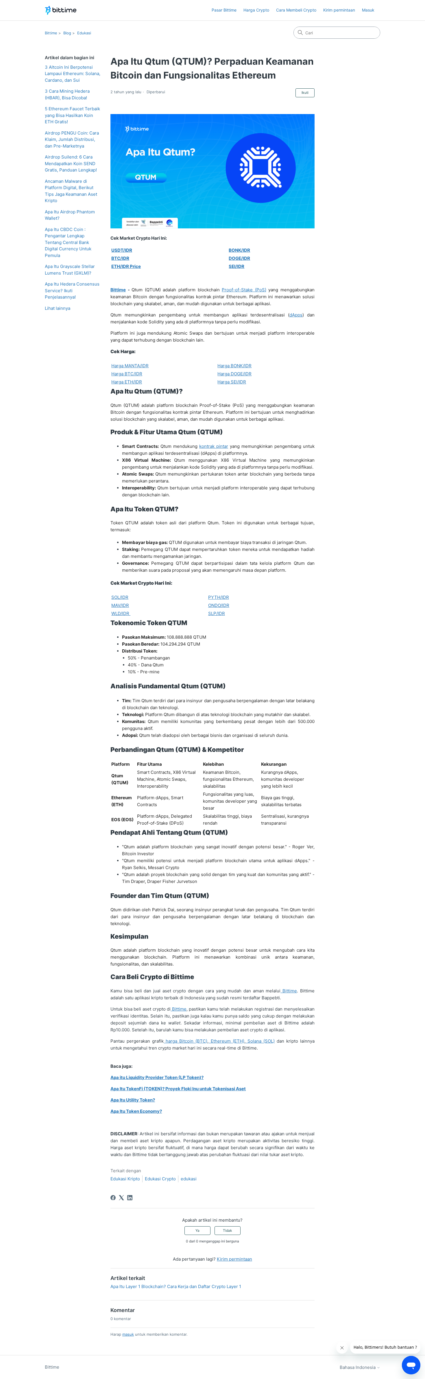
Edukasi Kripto (125, 1179)
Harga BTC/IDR (126, 374)
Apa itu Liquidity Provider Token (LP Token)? (157, 1077)
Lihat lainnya (57, 308)
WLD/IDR (120, 613)
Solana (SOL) (260, 1041)
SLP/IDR (216, 613)
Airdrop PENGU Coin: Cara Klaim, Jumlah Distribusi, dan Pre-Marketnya (72, 139)
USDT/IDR (121, 250)
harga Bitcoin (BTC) (185, 1041)
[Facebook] (113, 1197)
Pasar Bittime (224, 10)
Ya (197, 1230)
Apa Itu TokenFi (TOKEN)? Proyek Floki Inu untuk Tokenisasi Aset (178, 1088)
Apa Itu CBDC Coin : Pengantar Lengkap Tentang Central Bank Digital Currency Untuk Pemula (68, 242)
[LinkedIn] (129, 1197)
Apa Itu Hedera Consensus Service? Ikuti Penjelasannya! (72, 290)
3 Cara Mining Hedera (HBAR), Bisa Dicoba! (67, 94)
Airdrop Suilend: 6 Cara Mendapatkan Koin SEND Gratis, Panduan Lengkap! (71, 163)
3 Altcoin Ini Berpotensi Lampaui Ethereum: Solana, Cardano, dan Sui (72, 73)
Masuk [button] (368, 10)
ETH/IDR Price (126, 266)
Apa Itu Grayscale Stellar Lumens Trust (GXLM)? (70, 270)
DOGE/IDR (239, 258)
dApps (295, 315)
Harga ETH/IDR (126, 382)
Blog (67, 33)
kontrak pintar (213, 446)
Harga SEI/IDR (231, 382)
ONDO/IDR (218, 605)
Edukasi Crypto (160, 1179)
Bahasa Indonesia (358, 1367)
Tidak (227, 1230)
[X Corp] (121, 1197)
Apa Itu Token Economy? (136, 1111)
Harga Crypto (256, 10)
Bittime (51, 33)
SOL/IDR (119, 597)
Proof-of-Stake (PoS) (244, 289)
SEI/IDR (236, 266)
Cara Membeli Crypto (296, 10)
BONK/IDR (239, 250)
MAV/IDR (120, 605)
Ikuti (305, 92)
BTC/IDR (120, 258)
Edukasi (84, 33)
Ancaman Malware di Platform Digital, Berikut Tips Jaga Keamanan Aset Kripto (71, 191)
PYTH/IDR (218, 597)
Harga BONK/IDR (234, 365)
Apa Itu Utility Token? (132, 1100)
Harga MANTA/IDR (130, 365)
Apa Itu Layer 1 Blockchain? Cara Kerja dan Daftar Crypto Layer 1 (175, 1286)
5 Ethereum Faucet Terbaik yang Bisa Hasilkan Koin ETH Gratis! (72, 115)
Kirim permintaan (339, 10)
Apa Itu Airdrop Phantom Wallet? (70, 215)
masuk (128, 1334)
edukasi (189, 1179)
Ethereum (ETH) (226, 1041)
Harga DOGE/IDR (234, 374)
